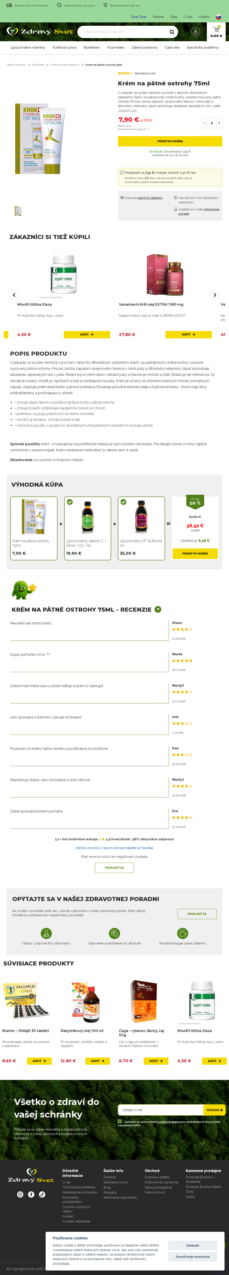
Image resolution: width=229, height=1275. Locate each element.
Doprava (143, 198)
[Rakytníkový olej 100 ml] (85, 1000)
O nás (188, 17)
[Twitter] (31, 1194)
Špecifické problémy (203, 47)
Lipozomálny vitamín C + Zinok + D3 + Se (86, 543)
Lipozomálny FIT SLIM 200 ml (141, 543)
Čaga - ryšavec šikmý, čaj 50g (141, 1033)
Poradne (158, 17)
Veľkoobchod (155, 1192)
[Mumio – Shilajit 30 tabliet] (26, 1000)
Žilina (189, 1191)
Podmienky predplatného (72, 1200)
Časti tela (172, 47)
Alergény (110, 1192)
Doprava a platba (157, 1177)
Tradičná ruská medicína (65, 64)
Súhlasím (192, 1245)
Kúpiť (84, 334)
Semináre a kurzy (116, 1182)
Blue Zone (138, 17)
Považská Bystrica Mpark (203, 1187)
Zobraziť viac (127, 110)
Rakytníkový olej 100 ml (82, 1031)
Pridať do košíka (170, 141)
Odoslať (212, 1110)
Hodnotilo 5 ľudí (144, 73)
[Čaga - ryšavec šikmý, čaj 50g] (143, 1000)
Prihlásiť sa (114, 867)
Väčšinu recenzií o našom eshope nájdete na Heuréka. (115, 848)
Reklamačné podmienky (80, 1192)
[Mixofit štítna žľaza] (63, 274)
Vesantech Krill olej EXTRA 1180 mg (151, 304)
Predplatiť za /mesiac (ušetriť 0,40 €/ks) (160, 177)
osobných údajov (169, 1121)
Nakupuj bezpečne (158, 1187)
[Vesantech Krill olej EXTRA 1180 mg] (165, 274)
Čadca (190, 1197)
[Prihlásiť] (196, 31)
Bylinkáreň (92, 47)
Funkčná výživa (64, 47)
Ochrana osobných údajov (76, 1209)
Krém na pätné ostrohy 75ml (104, 64)
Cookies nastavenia (76, 1221)
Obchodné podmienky (78, 1187)
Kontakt (204, 17)
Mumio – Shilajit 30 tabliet (25, 1031)
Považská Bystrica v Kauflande (200, 1179)
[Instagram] (20, 1194)
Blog (174, 17)
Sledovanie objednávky (120, 1197)
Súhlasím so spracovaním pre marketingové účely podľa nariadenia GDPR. (169, 1123)
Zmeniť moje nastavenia (193, 1256)
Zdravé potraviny (145, 47)
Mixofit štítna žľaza (34, 304)
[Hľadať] (172, 32)
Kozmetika (115, 47)
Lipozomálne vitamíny (28, 47)
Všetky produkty (16, 64)
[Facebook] (42, 1194)
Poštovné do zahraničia (161, 1182)
